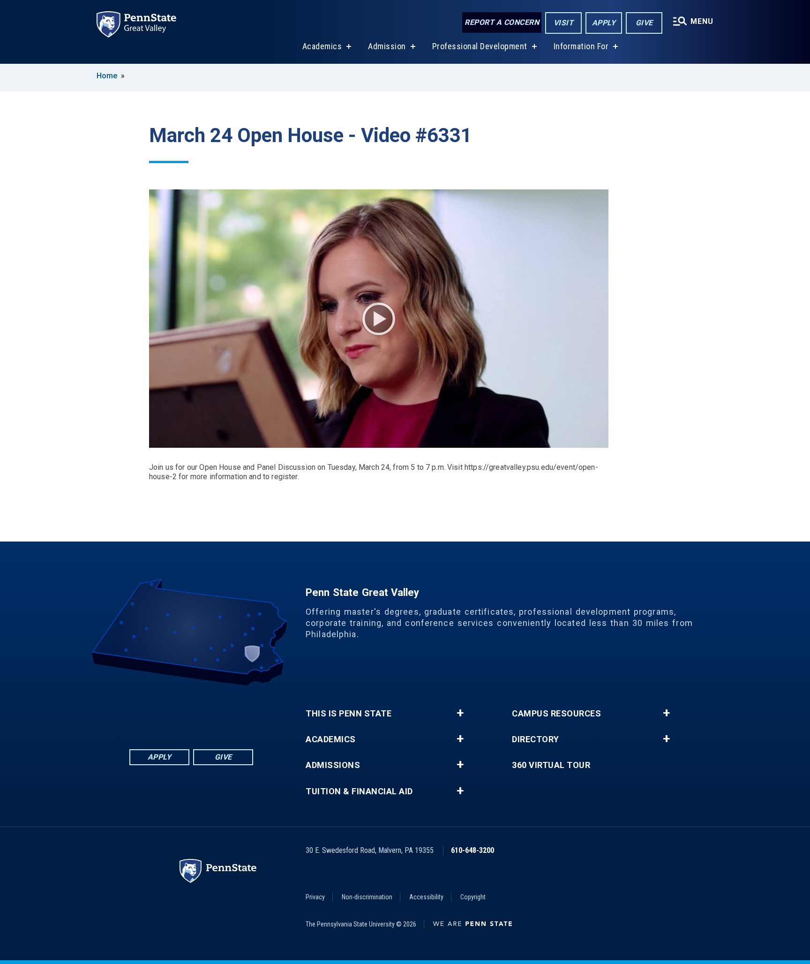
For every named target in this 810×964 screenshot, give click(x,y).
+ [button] (460, 713)
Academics (322, 46)
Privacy (315, 897)
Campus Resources (556, 713)
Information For (581, 46)
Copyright (473, 897)
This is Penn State (348, 713)
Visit (564, 22)
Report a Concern (502, 22)
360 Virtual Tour (551, 765)
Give (644, 22)
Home (107, 75)
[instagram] (227, 711)
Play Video (379, 319)
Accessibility (426, 897)
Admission (387, 46)
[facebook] (154, 711)
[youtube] (203, 711)
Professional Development (479, 46)
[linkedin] (179, 711)
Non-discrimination (367, 897)
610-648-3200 (472, 850)
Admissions (333, 765)
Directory (535, 739)
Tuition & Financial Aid (359, 791)
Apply (604, 22)
